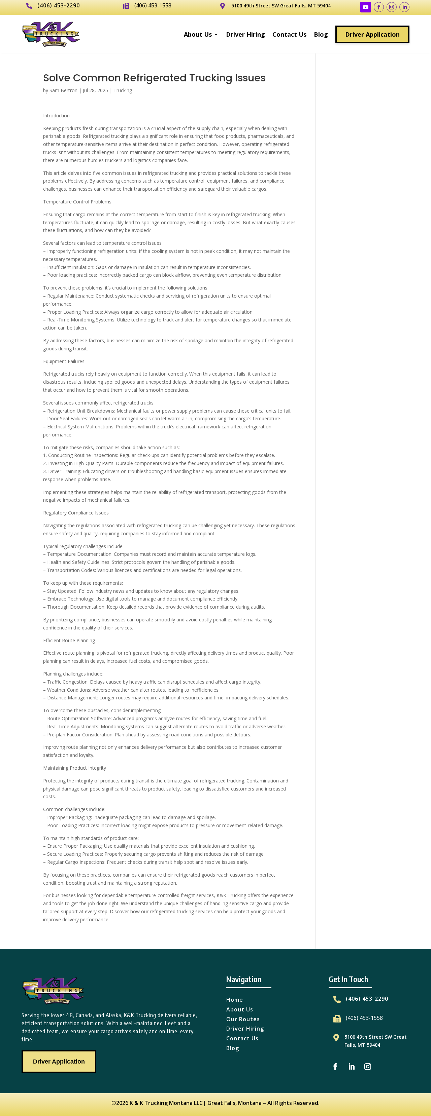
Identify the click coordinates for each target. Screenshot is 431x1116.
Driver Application (372, 34)
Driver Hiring (245, 34)
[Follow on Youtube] (365, 7)
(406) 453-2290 (58, 5)
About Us (198, 34)
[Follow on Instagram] (392, 7)
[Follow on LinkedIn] (404, 7)
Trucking (122, 90)
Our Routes (243, 1019)
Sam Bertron (63, 90)
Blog (321, 34)
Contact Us (289, 34)
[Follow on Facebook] (379, 7)
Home (234, 999)
